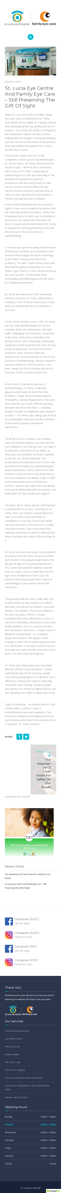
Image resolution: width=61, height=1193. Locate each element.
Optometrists (14, 1039)
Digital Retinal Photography (24, 1078)
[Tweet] (26, 737)
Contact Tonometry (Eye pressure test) (27, 1087)
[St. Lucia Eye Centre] (31, 18)
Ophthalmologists (17, 1031)
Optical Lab (12, 1062)
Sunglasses (12, 1054)
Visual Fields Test (16, 1097)
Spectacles (12, 1046)
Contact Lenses (15, 1070)
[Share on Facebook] (19, 737)
